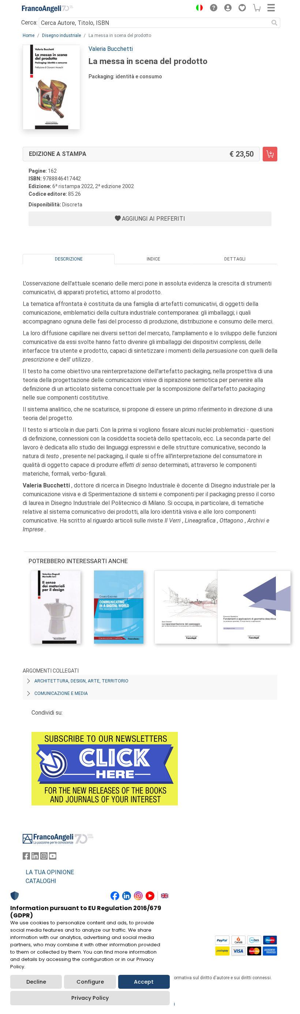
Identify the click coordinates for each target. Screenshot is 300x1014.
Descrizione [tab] (69, 259)
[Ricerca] (274, 23)
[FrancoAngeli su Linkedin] (35, 857)
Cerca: (29, 22)
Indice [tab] (153, 259)
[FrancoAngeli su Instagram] (44, 857)
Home (28, 35)
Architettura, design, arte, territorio (81, 681)
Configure (90, 981)
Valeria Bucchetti (111, 48)
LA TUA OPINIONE (50, 872)
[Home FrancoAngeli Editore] (47, 9)
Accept (144, 981)
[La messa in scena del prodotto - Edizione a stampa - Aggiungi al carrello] (270, 154)
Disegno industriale (61, 35)
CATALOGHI (41, 881)
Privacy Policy (90, 998)
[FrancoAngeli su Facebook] (26, 857)
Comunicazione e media (61, 693)
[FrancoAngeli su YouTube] (52, 857)
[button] (197, 9)
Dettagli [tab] (234, 259)
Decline (36, 981)
